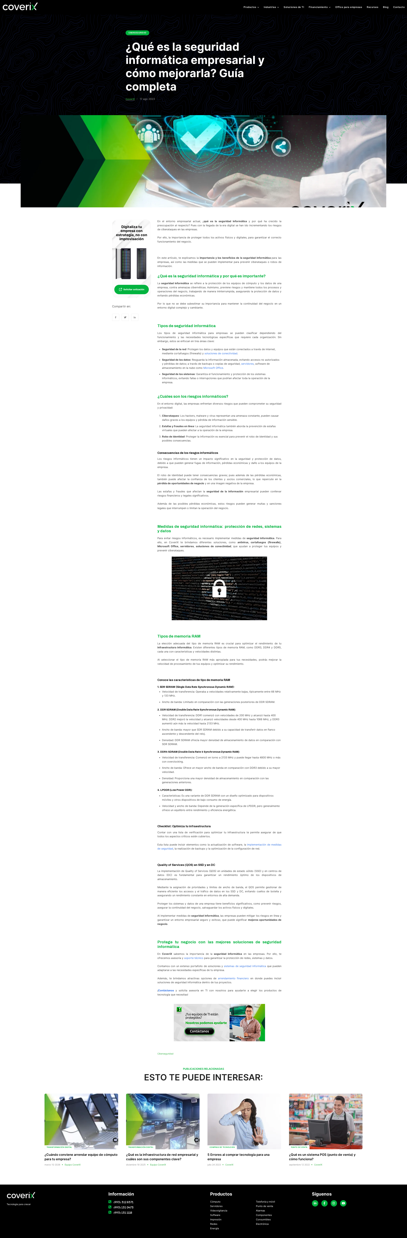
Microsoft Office (213, 367)
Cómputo (215, 1201)
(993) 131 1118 (123, 1212)
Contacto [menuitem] (399, 7)
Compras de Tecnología (222, 1147)
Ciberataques (170, 415)
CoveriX (130, 99)
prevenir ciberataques (253, 262)
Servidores (216, 1206)
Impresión (215, 1219)
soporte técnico (193, 958)
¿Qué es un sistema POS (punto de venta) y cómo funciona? (322, 1157)
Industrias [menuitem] (270, 7)
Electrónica (262, 1223)
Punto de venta (264, 1206)
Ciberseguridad (137, 32)
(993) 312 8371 (123, 1202)
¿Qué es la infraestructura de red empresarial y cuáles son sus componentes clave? (162, 1157)
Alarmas (260, 1210)
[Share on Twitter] (125, 317)
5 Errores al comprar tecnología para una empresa (238, 1157)
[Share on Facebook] (115, 317)
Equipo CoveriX (73, 1164)
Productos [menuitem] (250, 7)
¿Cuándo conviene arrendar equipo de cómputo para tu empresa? (81, 1157)
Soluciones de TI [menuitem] (294, 7)
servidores (247, 363)
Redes (213, 1223)
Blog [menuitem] (385, 7)
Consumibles (263, 1219)
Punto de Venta (299, 1147)
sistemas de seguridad (237, 966)
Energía (214, 1228)
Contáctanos (166, 990)
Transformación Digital (59, 1147)
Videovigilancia (218, 1210)
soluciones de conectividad (220, 353)
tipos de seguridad (177, 333)
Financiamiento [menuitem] (318, 7)
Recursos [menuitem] (372, 7)
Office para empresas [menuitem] (348, 7)
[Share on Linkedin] (134, 317)
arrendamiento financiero (233, 978)
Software (215, 1215)
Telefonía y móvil (265, 1201)
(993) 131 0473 (124, 1207)
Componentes (264, 1215)
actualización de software (226, 844)
